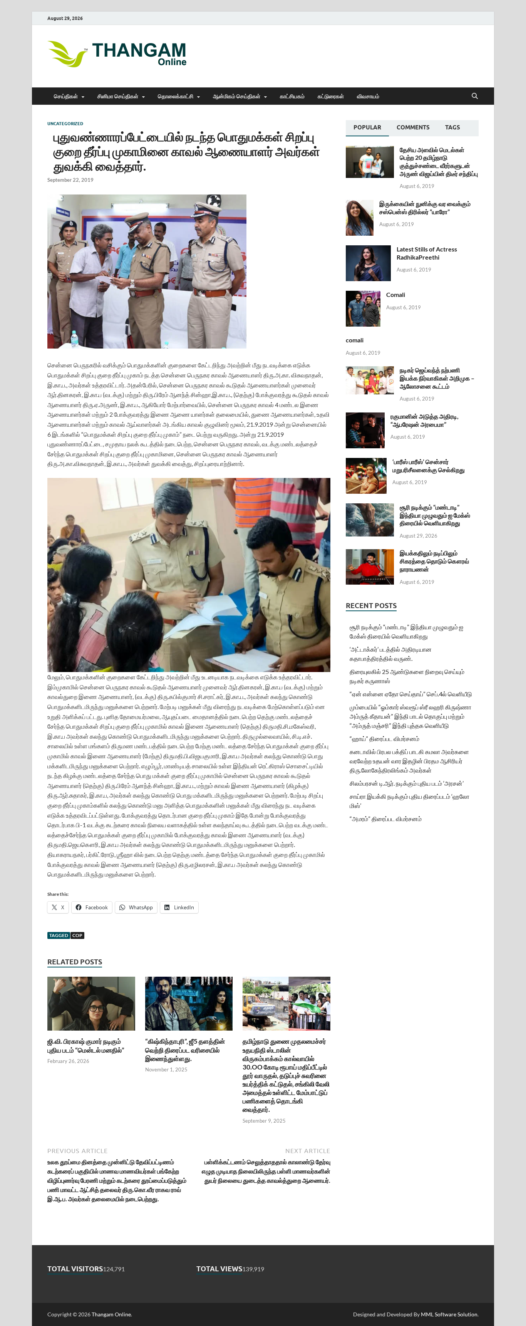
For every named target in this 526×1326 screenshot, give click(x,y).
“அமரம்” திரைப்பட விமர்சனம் (386, 818)
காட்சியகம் (292, 96)
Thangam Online (111, 1314)
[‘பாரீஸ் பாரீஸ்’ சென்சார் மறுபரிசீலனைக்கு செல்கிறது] (366, 462)
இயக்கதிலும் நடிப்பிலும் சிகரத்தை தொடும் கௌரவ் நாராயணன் (434, 561)
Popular (367, 127)
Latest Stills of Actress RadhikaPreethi (427, 253)
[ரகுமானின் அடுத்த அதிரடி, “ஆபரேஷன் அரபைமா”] (365, 417)
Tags (452, 127)
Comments (413, 127)
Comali (395, 294)
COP (77, 935)
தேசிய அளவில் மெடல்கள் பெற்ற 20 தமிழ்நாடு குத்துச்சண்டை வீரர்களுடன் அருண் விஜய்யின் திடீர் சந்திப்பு (439, 161)
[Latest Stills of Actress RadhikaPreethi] (368, 249)
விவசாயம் (368, 96)
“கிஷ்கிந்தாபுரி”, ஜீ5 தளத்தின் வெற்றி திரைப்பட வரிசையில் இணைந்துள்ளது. (185, 1049)
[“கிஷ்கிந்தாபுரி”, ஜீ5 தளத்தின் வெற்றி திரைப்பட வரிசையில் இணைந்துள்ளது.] (189, 1006)
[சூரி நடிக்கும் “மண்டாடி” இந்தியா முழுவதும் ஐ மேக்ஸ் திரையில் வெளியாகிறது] (370, 507)
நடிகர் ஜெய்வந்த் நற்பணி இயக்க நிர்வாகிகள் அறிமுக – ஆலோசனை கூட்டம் (437, 378)
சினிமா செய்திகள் (117, 96)
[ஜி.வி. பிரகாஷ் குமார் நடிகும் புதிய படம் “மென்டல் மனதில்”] (91, 1006)
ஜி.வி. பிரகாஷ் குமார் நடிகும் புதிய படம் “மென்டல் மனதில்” (85, 1045)
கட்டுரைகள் (331, 96)
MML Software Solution (449, 1314)
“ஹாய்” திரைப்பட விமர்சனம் (384, 738)
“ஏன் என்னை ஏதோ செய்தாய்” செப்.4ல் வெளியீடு (411, 693)
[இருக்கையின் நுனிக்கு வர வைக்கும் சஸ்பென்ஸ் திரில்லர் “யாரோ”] (360, 204)
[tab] (367, 128)
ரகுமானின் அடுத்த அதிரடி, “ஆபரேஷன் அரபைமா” (424, 420)
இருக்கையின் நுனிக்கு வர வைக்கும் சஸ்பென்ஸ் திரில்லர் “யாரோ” (425, 207)
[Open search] (475, 96)
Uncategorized (65, 123)
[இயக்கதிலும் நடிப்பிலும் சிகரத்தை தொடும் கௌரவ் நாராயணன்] (370, 553)
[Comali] (363, 295)
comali (355, 340)
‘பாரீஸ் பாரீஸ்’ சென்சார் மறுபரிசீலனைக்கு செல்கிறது (428, 465)
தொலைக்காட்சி (175, 96)
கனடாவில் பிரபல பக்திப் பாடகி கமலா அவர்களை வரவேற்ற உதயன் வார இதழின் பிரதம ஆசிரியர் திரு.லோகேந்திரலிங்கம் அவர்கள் (409, 761)
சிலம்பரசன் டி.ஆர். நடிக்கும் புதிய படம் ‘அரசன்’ (407, 783)
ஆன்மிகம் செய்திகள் (236, 96)
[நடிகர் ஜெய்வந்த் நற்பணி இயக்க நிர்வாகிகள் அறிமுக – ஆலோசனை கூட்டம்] (370, 370)
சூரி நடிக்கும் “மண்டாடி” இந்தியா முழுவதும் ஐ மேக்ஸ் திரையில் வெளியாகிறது (435, 515)
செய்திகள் (66, 96)
